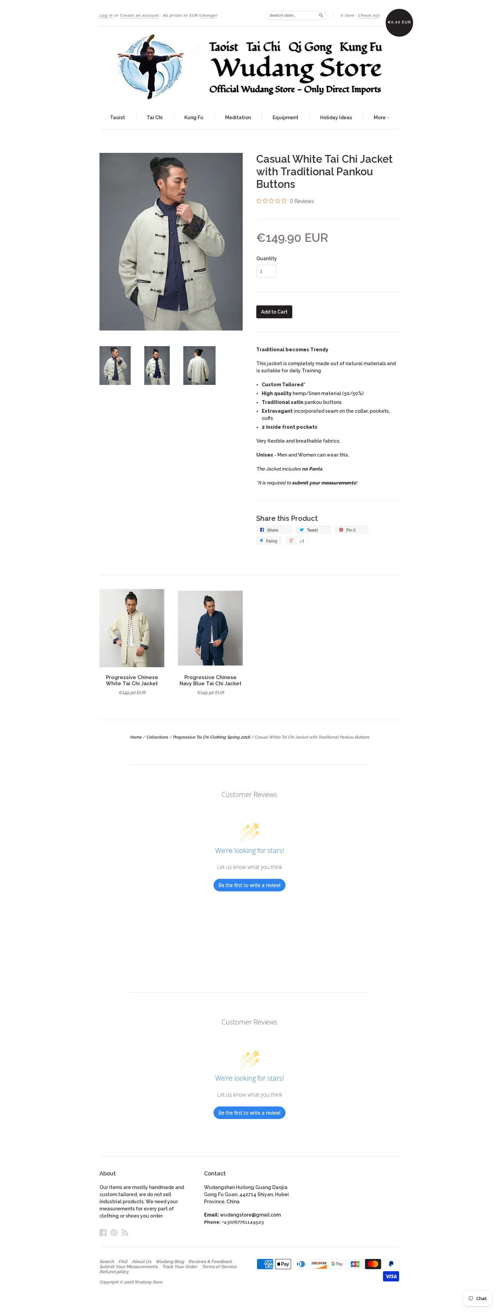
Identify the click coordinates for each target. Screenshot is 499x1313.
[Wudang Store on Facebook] (103, 1232)
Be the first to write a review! (249, 885)
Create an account (139, 15)
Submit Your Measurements (128, 1266)
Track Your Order (179, 1266)
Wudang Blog (169, 1261)
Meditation (238, 117)
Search (106, 1261)
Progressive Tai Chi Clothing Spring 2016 (211, 737)
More (380, 117)
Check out (369, 15)
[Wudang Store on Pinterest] (114, 1232)
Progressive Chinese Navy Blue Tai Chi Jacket (210, 680)
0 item (347, 15)
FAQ (122, 1261)
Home (136, 737)
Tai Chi (155, 117)
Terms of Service (219, 1266)
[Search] (321, 15)
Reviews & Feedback (210, 1261)
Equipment (285, 117)
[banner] (249, 66)
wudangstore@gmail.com (250, 1215)
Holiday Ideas (336, 117)
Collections (157, 737)
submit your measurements (324, 482)
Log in (106, 15)
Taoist (117, 117)
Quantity (266, 258)
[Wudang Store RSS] (125, 1232)
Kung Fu (193, 117)
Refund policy (114, 1272)
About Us (141, 1261)
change (208, 15)
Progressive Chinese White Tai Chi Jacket (132, 680)
